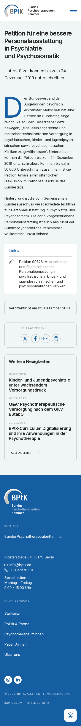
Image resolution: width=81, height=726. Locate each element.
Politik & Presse (17, 624)
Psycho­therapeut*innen (24, 634)
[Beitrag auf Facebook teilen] (35, 338)
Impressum (13, 702)
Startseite (12, 613)
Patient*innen (15, 644)
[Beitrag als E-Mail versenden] (45, 338)
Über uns (12, 655)
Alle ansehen (21, 453)
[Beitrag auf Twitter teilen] (25, 338)
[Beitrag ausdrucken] (56, 338)
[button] (8, 680)
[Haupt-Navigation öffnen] (73, 10)
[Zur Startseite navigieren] (29, 10)
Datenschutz (38, 702)
